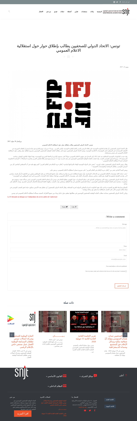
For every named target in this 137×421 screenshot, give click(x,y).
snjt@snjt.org (82, 407)
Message (124, 224)
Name (125, 246)
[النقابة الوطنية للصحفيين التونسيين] (116, 11)
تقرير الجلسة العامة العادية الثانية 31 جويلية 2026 (86, 339)
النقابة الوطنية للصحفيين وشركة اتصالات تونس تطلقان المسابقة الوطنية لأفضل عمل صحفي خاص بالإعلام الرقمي (22, 341)
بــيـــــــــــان (59, 336)
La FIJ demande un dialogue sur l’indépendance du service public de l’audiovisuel (32, 197)
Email (125, 255)
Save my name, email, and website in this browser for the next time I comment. (105, 271)
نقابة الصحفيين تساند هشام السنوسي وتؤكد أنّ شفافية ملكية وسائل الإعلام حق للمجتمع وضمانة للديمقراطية (116, 341)
